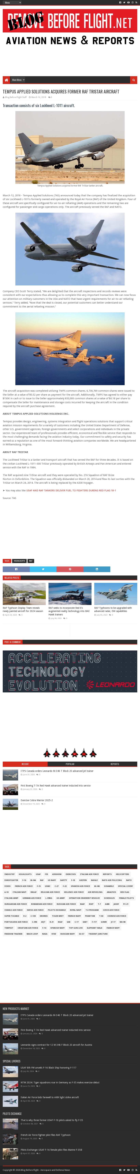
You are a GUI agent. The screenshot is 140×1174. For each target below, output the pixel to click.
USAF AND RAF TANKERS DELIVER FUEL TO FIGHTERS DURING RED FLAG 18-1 (71, 490)
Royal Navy (75, 910)
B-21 (52, 922)
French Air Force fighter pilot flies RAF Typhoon (46, 1135)
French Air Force (24, 886)
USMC (47, 886)
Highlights (19, 561)
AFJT (43, 922)
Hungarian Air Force (15, 904)
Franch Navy (113, 928)
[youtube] (128, 2)
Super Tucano (11, 916)
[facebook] (120, 2)
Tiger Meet (58, 916)
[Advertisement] (70, 49)
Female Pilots (126, 898)
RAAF (82, 904)
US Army (61, 898)
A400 (107, 904)
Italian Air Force (89, 874)
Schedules (109, 898)
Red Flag (124, 892)
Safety (63, 880)
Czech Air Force (111, 910)
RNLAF (34, 892)
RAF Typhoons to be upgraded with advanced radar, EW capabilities (113, 610)
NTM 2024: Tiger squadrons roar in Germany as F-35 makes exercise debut (60, 1082)
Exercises (71, 874)
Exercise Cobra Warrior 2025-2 (37, 800)
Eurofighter (11, 880)
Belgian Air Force (50, 892)
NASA (44, 934)
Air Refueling (95, 892)
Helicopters (122, 874)
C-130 (33, 916)
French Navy (74, 916)
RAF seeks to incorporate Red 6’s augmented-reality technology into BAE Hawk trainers (69, 611)
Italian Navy (19, 892)
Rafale (94, 880)
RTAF (54, 934)
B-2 (24, 916)
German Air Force (32, 898)
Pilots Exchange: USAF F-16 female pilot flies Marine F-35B (51, 1149)
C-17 (77, 922)
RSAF (60, 922)
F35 (46, 874)
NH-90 (122, 922)
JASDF (116, 904)
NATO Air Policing (112, 880)
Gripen (83, 880)
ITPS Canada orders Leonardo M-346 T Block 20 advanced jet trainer (57, 771)
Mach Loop (32, 934)
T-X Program (92, 910)
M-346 (33, 880)
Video (7, 886)
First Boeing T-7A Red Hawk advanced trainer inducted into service (55, 785)
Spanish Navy (57, 928)
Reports (107, 874)
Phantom (90, 916)
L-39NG (48, 898)
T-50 (101, 916)
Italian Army (11, 898)
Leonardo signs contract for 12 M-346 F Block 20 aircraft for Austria (56, 1044)
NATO (129, 880)
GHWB (104, 922)
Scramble (109, 886)
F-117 (94, 922)
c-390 (34, 922)
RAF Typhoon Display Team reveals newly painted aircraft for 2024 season (23, 610)
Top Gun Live (76, 928)
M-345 (97, 886)
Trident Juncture (98, 934)
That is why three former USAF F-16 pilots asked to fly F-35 (52, 1120)
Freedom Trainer (13, 934)
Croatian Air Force (28, 928)
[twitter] (124, 2)
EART (85, 922)
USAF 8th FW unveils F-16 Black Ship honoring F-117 (48, 1067)
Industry (9, 874)
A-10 (6, 892)
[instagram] (132, 2)
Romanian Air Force (41, 904)
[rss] (136, 2)
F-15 (39, 886)
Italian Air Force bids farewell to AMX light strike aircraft (50, 1097)
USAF (38, 874)
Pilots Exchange (57, 910)
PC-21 (125, 904)
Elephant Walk (94, 928)
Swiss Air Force (35, 910)
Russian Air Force (66, 904)
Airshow (56, 874)
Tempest (8, 928)
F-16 (24, 880)
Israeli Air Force (13, 910)
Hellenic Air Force (74, 892)
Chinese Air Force (116, 916)
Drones (44, 916)
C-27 (57, 886)
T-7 (99, 904)
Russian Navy (67, 934)
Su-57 (81, 934)
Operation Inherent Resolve (84, 898)
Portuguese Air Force (16, 922)
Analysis (111, 892)
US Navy (52, 880)
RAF (30, 561)
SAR (68, 922)
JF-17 (113, 922)
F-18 (73, 880)
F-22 (65, 886)
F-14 (44, 928)
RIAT (91, 904)
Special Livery (125, 886)
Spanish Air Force (80, 886)
